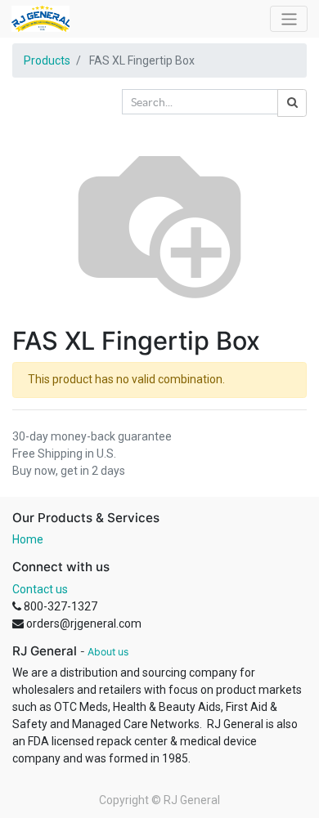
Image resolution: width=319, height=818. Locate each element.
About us (108, 652)
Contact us (40, 589)
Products (47, 60)
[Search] (292, 103)
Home (27, 539)
